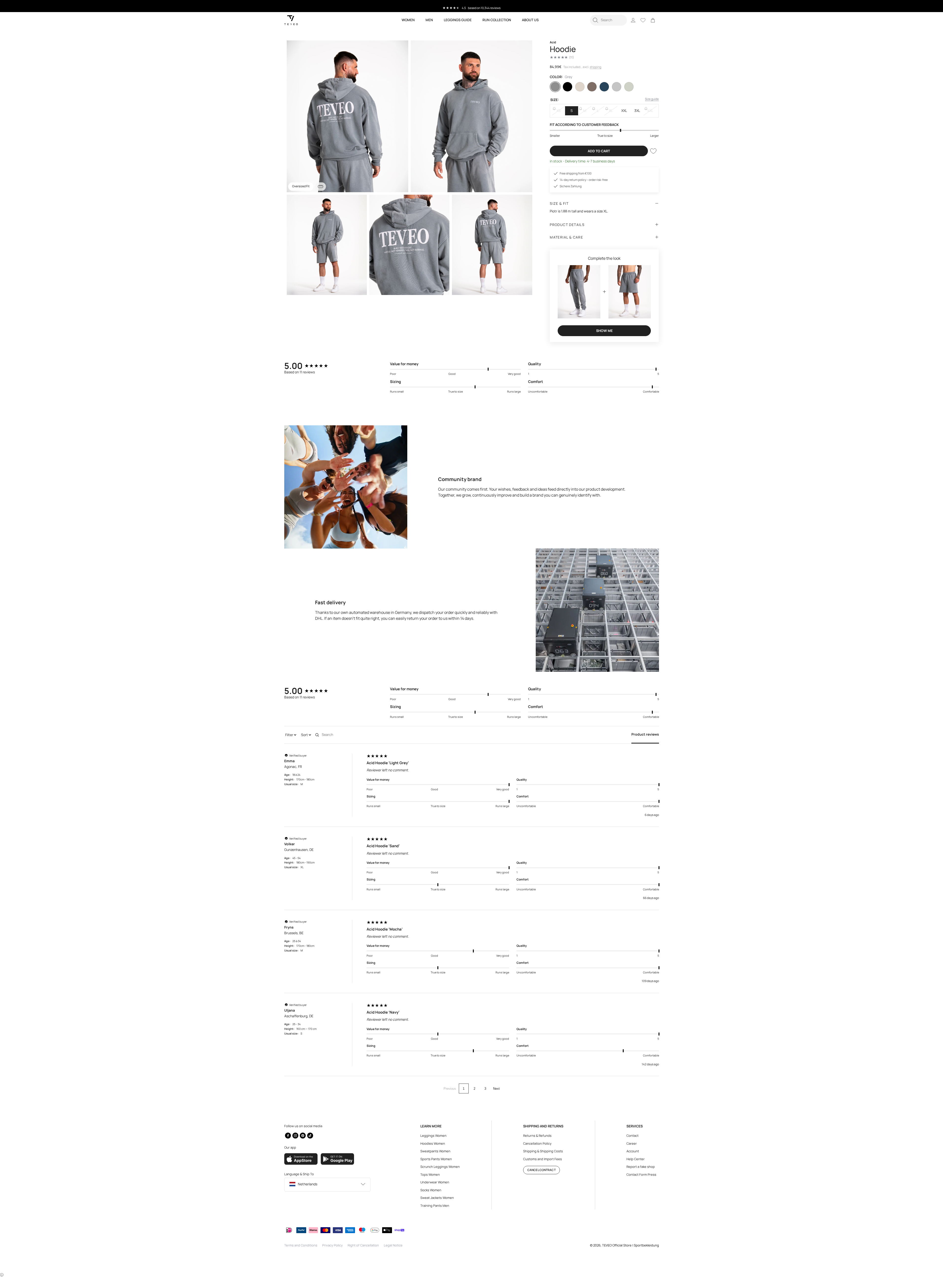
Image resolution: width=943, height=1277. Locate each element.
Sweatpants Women (435, 1151)
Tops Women (430, 1174)
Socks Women (430, 1190)
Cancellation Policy (537, 1143)
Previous (450, 1088)
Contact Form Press (641, 1174)
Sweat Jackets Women (437, 1197)
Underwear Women (434, 1182)
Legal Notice (393, 1245)
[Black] (567, 86)
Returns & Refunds (537, 1135)
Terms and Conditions (300, 1245)
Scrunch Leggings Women (440, 1166)
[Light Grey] (616, 86)
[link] (653, 20)
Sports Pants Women (436, 1159)
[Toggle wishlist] (653, 151)
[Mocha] (592, 86)
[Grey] (555, 86)
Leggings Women (433, 1135)
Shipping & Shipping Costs (543, 1151)
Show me (604, 330)
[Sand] (580, 86)
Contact (632, 1135)
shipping (595, 67)
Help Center (635, 1159)
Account (632, 1151)
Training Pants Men (434, 1205)
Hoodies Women (432, 1143)
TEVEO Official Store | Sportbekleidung (630, 1245)
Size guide (652, 99)
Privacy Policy (332, 1245)
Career (631, 1143)
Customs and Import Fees (542, 1159)
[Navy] (604, 86)
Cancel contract (541, 1170)
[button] (608, 20)
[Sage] (629, 86)
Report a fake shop (640, 1166)
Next (496, 1088)
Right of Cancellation (363, 1245)
